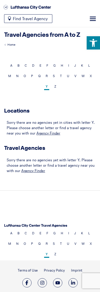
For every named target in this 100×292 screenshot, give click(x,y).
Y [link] (47, 86)
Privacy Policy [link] (54, 270)
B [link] (18, 65)
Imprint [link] (76, 270)
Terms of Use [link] (28, 270)
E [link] (40, 65)
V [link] (75, 76)
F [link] (47, 65)
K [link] (82, 65)
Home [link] (11, 45)
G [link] (54, 65)
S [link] (54, 76)
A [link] (11, 65)
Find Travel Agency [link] (30, 19)
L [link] (89, 65)
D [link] (33, 65)
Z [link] (55, 86)
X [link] (91, 76)
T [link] (61, 76)
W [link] (83, 76)
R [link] (47, 76)
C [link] (26, 65)
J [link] (75, 65)
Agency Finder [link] (48, 133)
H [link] (62, 65)
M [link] (9, 76)
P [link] (32, 76)
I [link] (68, 65)
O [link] (25, 76)
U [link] (68, 76)
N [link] (17, 76)
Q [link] (39, 76)
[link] (93, 43)
